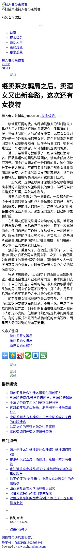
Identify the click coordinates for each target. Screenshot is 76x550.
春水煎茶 (16, 52)
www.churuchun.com (32, 546)
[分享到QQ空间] (12, 355)
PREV (6, 64)
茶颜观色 (16, 47)
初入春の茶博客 (13, 60)
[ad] (13, 74)
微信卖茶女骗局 (21, 336)
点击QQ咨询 (19, 529)
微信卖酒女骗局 (21, 340)
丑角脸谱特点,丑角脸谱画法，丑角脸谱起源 (41, 397)
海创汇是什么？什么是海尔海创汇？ (36, 393)
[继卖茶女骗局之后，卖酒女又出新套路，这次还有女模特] (15, 4)
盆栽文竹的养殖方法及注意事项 (32, 427)
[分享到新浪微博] (20, 355)
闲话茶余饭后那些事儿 (18, 537)
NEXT (6, 68)
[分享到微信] (28, 355)
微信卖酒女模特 (21, 345)
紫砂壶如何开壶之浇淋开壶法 (31, 431)
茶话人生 (16, 42)
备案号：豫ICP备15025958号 (22, 542)
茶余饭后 (16, 37)
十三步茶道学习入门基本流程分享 (34, 402)
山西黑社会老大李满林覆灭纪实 (32, 488)
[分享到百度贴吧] (35, 355)
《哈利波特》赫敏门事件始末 (31, 493)
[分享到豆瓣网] (43, 355)
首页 (13, 33)
